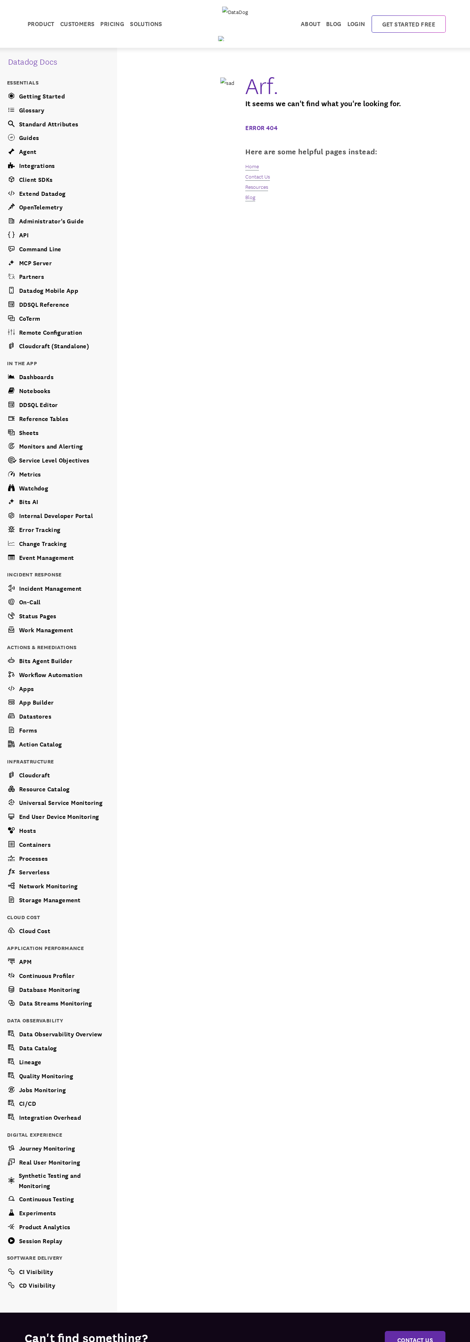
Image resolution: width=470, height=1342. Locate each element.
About (310, 23)
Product (41, 23)
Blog (333, 23)
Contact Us (257, 176)
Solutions (146, 23)
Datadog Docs (33, 61)
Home (252, 166)
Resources (256, 187)
